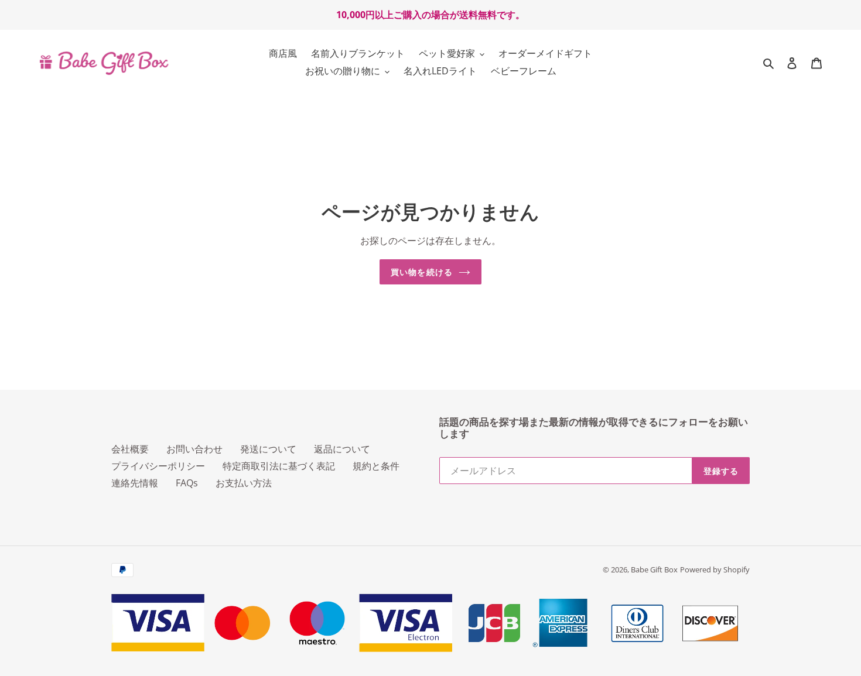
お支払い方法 (244, 482)
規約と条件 (376, 465)
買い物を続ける (422, 271)
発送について (268, 448)
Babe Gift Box (654, 569)
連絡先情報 (134, 482)
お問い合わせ (194, 448)
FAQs (187, 482)
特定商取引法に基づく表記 (279, 465)
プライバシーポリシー (158, 465)
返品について (342, 448)
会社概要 (130, 448)
